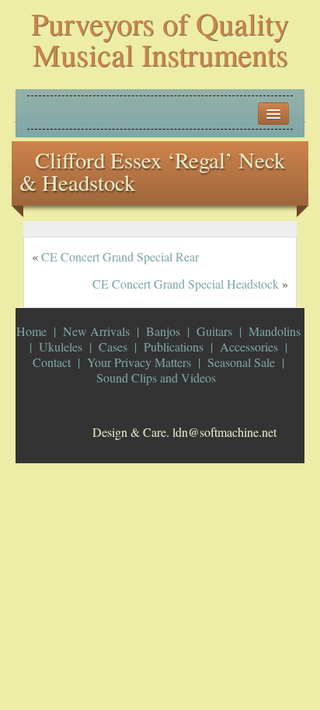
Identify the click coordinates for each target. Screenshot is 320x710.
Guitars (214, 331)
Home (31, 331)
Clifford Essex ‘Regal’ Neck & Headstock (152, 171)
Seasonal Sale (241, 362)
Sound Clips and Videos (156, 377)
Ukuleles (60, 346)
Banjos (163, 331)
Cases (113, 346)
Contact (52, 362)
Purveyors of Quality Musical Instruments (160, 38)
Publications (173, 346)
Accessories (249, 346)
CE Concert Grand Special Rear (120, 256)
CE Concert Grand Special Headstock (185, 283)
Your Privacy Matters (139, 362)
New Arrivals (96, 331)
